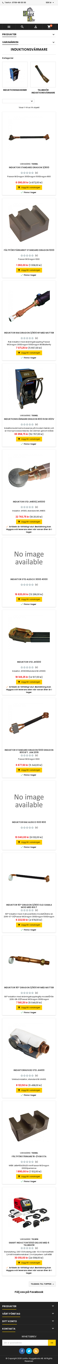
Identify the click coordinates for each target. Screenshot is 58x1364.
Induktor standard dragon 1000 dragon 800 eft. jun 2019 (29, 751)
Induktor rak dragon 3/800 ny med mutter (29, 332)
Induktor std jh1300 (29, 661)
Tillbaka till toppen (42, 1284)
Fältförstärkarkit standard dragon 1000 (29, 250)
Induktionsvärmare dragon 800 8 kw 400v (29, 419)
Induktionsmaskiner (15, 90)
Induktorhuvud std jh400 (29, 1070)
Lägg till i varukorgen (29, 187)
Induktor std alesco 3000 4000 (29, 579)
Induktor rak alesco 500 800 (29, 822)
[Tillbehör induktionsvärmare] (43, 74)
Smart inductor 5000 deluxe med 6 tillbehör (29, 1244)
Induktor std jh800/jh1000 (29, 501)
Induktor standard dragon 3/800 (29, 167)
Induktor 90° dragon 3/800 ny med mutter (29, 987)
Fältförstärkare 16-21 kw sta (29, 1156)
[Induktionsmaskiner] (15, 74)
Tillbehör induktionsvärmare (43, 91)
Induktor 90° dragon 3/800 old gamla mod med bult (29, 906)
